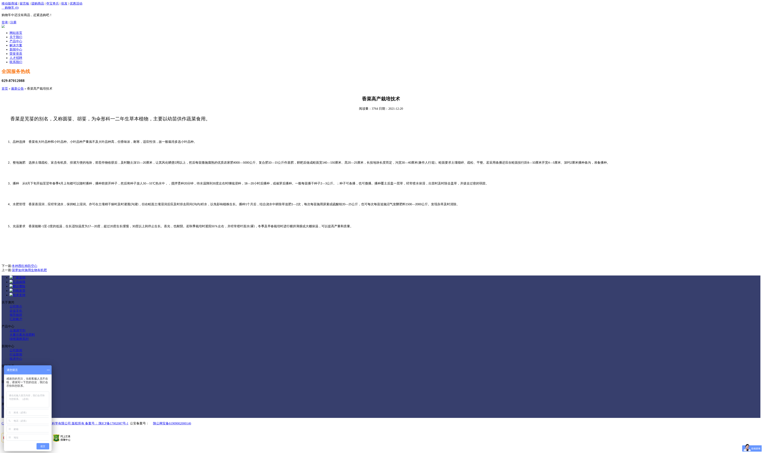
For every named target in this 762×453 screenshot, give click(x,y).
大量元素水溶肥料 (22, 334)
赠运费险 (19, 286)
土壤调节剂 (17, 330)
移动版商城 (9, 3)
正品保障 (19, 282)
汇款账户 (16, 319)
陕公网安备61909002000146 (172, 423)
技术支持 (19, 295)
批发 (64, 3)
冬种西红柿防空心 (24, 266)
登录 (5, 22)
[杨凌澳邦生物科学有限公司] (3, 26)
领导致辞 (16, 315)
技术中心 (16, 358)
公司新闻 (16, 350)
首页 (5, 88)
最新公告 (17, 88)
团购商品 (37, 3)
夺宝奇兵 (52, 3)
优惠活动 (76, 3)
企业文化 (16, 310)
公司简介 (16, 306)
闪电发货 (19, 290)
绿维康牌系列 (19, 339)
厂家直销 (19, 277)
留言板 (24, 3)
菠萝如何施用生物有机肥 (29, 270)
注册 (13, 22)
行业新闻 (16, 354)
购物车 (10, 7)
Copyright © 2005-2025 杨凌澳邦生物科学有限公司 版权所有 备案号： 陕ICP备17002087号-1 (65, 423)
